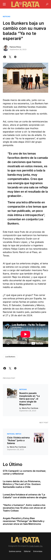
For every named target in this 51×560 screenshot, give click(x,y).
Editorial (27, 551)
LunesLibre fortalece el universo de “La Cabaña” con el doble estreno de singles (25, 496)
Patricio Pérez (15, 47)
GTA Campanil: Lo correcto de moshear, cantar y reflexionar (24, 472)
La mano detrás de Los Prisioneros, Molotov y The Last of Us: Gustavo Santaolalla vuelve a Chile (22, 484)
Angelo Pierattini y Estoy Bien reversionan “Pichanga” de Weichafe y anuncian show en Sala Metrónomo (23, 521)
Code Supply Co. (36, 546)
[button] (4, 4)
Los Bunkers (10, 357)
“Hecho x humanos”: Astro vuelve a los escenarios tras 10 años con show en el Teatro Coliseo (24, 508)
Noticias (6, 16)
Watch (18, 434)
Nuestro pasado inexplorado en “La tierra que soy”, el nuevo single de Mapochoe (29, 399)
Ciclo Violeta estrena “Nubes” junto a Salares (18, 440)
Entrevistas (37, 551)
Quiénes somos (15, 551)
